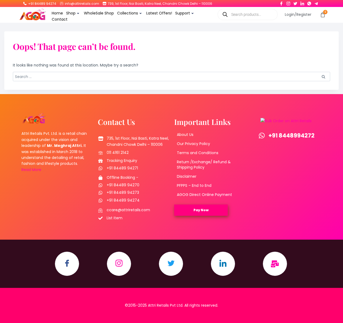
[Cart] (322, 14)
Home (57, 13)
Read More (31, 169)
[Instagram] (288, 2)
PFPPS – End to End (194, 185)
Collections (127, 13)
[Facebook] (281, 2)
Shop (71, 13)
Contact (60, 19)
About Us (185, 134)
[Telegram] (316, 2)
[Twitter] (295, 2)
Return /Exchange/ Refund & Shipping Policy (204, 164)
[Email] (275, 264)
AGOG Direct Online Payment (204, 194)
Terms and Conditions (197, 152)
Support (182, 13)
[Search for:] (171, 76)
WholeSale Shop (99, 13)
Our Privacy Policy (193, 143)
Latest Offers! (159, 13)
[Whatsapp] (309, 2)
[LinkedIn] (302, 2)
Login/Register (298, 14)
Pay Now (201, 210)
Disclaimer (186, 176)
